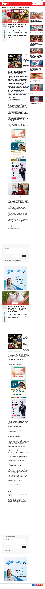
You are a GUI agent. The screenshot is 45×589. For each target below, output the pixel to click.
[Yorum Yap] (4, 39)
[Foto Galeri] (42, 0)
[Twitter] (4, 31)
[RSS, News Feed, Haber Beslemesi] (42, 585)
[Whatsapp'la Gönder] (4, 34)
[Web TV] (40, 0)
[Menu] (33, 4)
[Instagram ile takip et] (37, 585)
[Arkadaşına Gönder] (4, 36)
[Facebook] (4, 29)
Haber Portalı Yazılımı (6, 587)
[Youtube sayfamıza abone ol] (40, 585)
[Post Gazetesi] (5, 3)
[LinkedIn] (4, 32)
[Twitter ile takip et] (35, 585)
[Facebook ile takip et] (33, 585)
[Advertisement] (18, 46)
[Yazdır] (4, 37)
